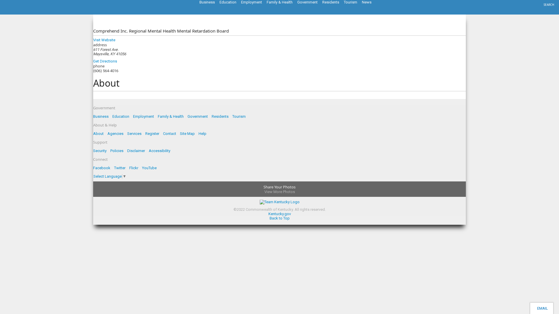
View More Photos (279, 192)
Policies (116, 151)
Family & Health (171, 116)
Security (100, 151)
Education (120, 116)
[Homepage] (27, 13)
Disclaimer (136, 151)
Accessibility (159, 151)
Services (134, 133)
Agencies (115, 133)
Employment (143, 116)
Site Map (187, 133)
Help (202, 133)
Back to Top (280, 218)
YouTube (149, 168)
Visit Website (104, 40)
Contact (169, 133)
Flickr (133, 168)
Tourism (239, 116)
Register (152, 133)
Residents (220, 116)
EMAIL (541, 308)
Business (101, 116)
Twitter (119, 168)
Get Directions (105, 61)
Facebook (101, 168)
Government (197, 116)
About (98, 133)
